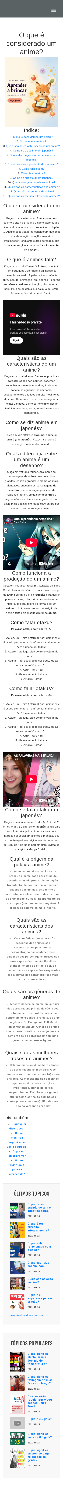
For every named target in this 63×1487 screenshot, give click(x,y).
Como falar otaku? (33, 168)
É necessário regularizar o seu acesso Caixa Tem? (39, 1401)
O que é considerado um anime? (33, 136)
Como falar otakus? (33, 173)
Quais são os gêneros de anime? (34, 191)
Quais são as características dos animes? (34, 186)
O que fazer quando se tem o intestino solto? (39, 1208)
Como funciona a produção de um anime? (33, 164)
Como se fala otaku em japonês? (33, 177)
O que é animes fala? (33, 141)
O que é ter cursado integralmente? (38, 1227)
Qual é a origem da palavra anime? (33, 182)
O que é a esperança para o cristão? (39, 1298)
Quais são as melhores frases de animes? (34, 196)
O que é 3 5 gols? (39, 1419)
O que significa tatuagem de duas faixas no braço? (40, 1380)
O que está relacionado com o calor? (39, 1247)
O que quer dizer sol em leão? (39, 1264)
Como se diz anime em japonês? (33, 150)
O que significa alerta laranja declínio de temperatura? (38, 1359)
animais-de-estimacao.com (26, 1315)
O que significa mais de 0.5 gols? (39, 1435)
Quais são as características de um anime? (33, 145)
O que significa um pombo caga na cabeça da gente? (38, 1455)
